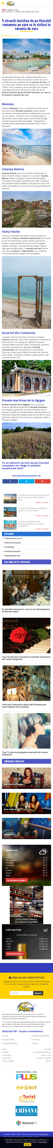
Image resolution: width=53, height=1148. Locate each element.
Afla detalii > (42, 1142)
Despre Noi (7, 1058)
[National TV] (26, 1123)
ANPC (48, 1061)
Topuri (35, 1043)
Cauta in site (45, 1055)
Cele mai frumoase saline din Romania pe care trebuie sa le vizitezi (24, 705)
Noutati (5, 1052)
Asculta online (8, 1039)
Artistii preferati (12, 551)
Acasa (5, 1036)
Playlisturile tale (12, 555)
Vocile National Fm (10, 1043)
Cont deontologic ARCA (41, 1052)
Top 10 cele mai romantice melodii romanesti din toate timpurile (26, 658)
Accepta (27, 1144)
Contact (47, 1049)
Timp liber (9, 547)
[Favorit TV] (26, 1087)
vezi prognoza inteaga (16, 880)
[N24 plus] (26, 1075)
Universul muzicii (12, 542)
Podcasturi (7, 1055)
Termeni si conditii (43, 1058)
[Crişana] (26, 1111)
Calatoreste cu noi (11, 35)
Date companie (8, 1061)
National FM (44, 1134)
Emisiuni (36, 1039)
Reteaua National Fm (41, 1036)
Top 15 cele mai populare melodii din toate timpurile (25, 753)
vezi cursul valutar (15, 953)
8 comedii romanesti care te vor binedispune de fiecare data (26, 610)
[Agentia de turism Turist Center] (26, 1099)
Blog (5, 1049)
